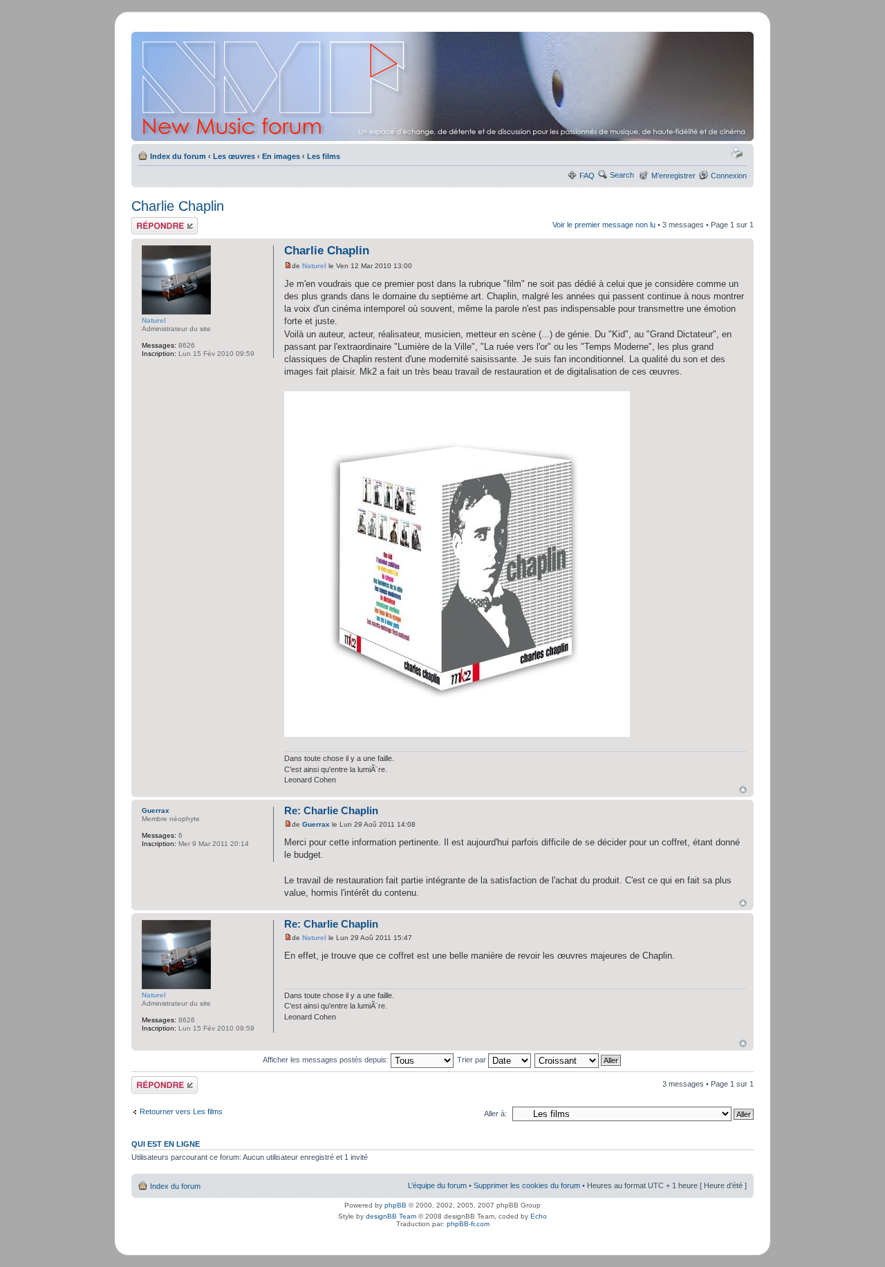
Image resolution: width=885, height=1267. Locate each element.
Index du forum (178, 156)
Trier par (472, 1059)
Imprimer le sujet (739, 153)
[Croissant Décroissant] (578, 1059)
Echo (538, 1216)
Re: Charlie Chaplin (331, 810)
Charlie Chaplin (177, 206)
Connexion (729, 175)
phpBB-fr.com (468, 1224)
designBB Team (391, 1216)
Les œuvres (234, 156)
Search (622, 175)
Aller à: (495, 1113)
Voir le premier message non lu (603, 224)
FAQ (587, 175)
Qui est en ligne (165, 1144)
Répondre (148, 221)
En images (281, 156)
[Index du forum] (443, 86)
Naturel (314, 266)
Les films (323, 156)
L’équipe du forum (437, 1185)
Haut (743, 790)
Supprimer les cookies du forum (527, 1185)
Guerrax (316, 824)
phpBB (395, 1205)
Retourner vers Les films (181, 1111)
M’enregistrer (673, 175)
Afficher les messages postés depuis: (327, 1059)
